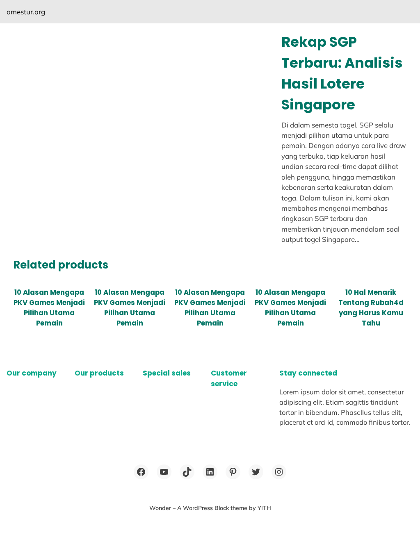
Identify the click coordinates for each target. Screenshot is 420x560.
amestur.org (26, 11)
